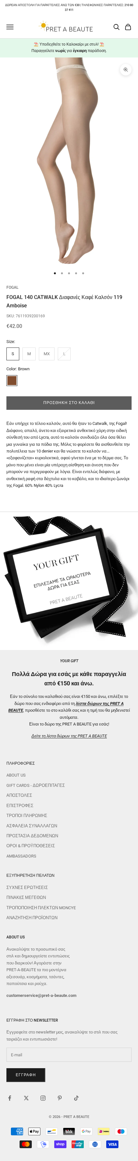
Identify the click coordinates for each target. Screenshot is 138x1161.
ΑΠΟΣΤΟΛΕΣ (19, 795)
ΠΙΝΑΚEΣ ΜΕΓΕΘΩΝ (26, 897)
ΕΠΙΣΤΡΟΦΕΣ (19, 805)
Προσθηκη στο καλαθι (68, 402)
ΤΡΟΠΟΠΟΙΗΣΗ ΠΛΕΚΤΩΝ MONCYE (41, 907)
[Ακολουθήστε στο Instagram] (43, 1098)
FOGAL (12, 287)
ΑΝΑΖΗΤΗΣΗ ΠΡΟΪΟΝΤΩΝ (31, 917)
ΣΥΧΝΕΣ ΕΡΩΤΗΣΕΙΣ (27, 887)
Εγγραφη (26, 1075)
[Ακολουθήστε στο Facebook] (9, 1098)
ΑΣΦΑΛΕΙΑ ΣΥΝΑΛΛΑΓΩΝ (31, 825)
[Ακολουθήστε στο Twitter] (26, 1098)
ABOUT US (16, 775)
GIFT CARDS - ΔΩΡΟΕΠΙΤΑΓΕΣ (35, 785)
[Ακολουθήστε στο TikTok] (76, 1098)
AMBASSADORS (21, 856)
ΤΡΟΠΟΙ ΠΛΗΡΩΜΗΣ (26, 815)
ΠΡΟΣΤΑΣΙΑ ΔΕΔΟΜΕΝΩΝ (32, 835)
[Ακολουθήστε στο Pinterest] (59, 1098)
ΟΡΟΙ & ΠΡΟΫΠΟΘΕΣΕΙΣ (30, 845)
